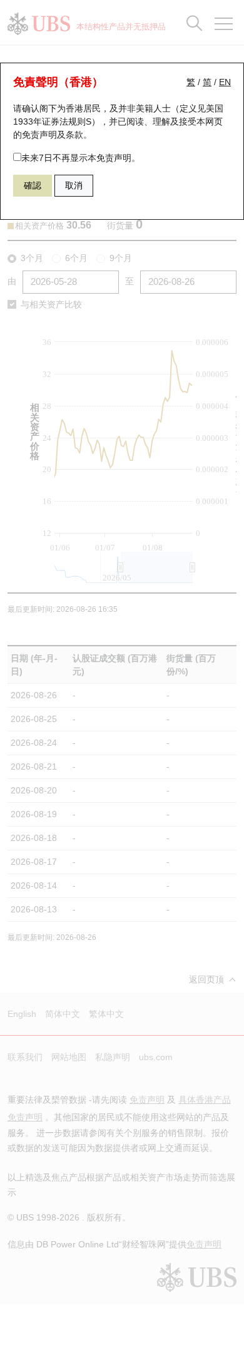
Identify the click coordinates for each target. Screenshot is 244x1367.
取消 (74, 185)
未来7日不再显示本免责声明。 (80, 158)
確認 (32, 185)
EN (225, 82)
